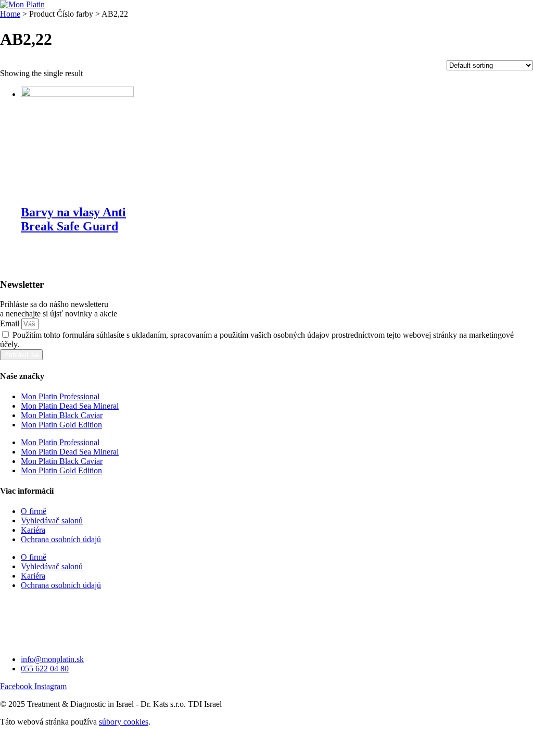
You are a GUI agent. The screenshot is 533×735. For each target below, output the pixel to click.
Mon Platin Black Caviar (62, 415)
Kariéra (33, 529)
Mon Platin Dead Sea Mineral (70, 405)
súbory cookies (123, 721)
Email (10, 323)
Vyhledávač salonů (52, 520)
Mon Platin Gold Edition (61, 424)
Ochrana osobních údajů (61, 539)
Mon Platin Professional (60, 396)
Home (10, 13)
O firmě (33, 511)
